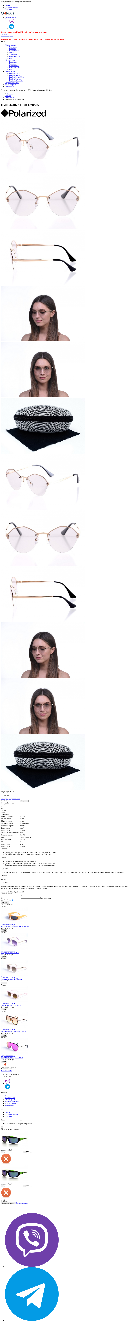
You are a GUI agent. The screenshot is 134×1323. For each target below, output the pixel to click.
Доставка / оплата (11, 1114)
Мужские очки (10, 1096)
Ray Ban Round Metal (16, 77)
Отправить (24, 801)
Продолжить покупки (8, 1203)
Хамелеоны (13, 54)
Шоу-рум (8, 5)
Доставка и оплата (11, 7)
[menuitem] (69, 51)
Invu (10, 58)
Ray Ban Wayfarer (15, 79)
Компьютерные (10, 1103)
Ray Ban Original (15, 75)
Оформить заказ (22, 1203)
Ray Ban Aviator (14, 73)
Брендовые (13, 47)
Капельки (12, 49)
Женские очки (10, 1098)
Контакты (8, 9)
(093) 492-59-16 (10, 17)
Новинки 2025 (14, 56)
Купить (4, 930)
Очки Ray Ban (10, 1100)
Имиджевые (9, 1105)
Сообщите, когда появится (10, 799)
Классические (14, 51)
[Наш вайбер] (32, 1266)
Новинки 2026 (14, 68)
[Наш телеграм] (32, 1320)
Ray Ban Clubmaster (16, 81)
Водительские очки (12, 1101)
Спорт (11, 52)
